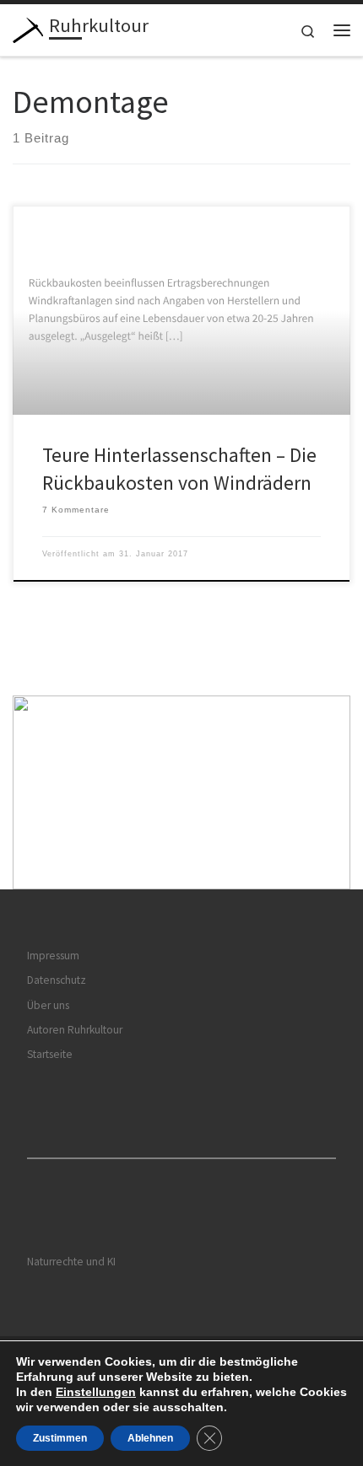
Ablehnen (150, 1438)
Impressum (53, 955)
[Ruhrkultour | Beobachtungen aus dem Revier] (28, 28)
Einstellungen (96, 1392)
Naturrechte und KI (71, 1261)
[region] (181, 792)
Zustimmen (60, 1438)
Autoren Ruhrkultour (74, 1030)
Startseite (50, 1054)
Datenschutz (56, 980)
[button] (181, 792)
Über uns (48, 1005)
